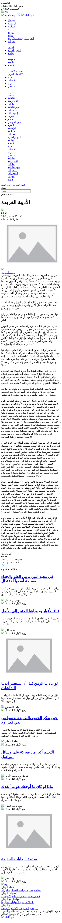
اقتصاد (11, 65)
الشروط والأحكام (20, 908)
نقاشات (12, 80)
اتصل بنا (5, 902)
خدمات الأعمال (16, 71)
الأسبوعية (13, 101)
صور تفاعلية (14, 107)
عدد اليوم (6, 185)
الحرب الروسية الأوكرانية (21, 38)
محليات (11, 41)
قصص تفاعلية (32, 896)
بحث (3, 188)
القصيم (11, 95)
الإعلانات (29, 902)
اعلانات (11, 104)
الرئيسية (12, 23)
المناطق (12, 86)
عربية (11, 32)
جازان (11, 92)
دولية (10, 35)
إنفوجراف (13, 113)
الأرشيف (5, 908)
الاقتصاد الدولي (15, 74)
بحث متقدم (7, 194)
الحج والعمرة (14, 50)
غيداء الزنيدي (8, 272)
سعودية (11, 59)
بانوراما (11, 116)
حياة (10, 77)
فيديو (10, 119)
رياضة (11, 53)
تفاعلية (11, 98)
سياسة (11, 26)
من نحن (34, 908)
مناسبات (12, 110)
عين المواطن (14, 122)
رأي (10, 83)
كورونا (11, 47)
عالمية (11, 62)
